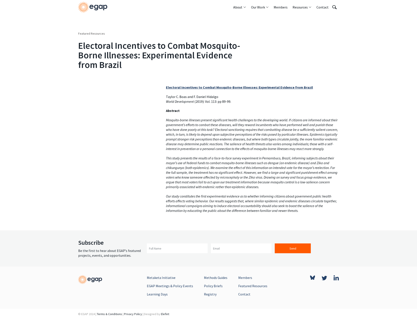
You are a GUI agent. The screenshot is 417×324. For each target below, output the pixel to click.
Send (293, 248)
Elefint (165, 314)
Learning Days (157, 294)
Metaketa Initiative (161, 277)
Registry (210, 294)
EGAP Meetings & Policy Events (170, 286)
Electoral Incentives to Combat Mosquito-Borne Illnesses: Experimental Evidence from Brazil (239, 87)
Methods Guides (215, 277)
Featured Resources (91, 33)
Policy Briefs (213, 286)
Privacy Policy (133, 314)
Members (245, 277)
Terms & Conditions (109, 314)
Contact (244, 294)
